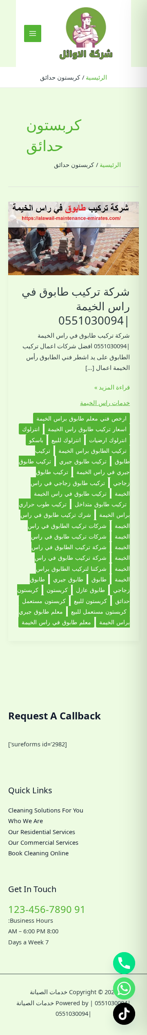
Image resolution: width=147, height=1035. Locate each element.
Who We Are (25, 821)
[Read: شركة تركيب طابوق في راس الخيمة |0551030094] (73, 238)
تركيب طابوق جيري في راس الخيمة (74, 466)
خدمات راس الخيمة (105, 402)
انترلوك (31, 429)
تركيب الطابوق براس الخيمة (92, 450)
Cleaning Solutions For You (45, 810)
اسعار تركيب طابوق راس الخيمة (87, 429)
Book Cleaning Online (38, 853)
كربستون (57, 590)
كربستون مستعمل (44, 601)
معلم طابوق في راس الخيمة (56, 622)
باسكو (36, 440)
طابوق (99, 579)
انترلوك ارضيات (108, 440)
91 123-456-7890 (47, 909)
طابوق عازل (90, 590)
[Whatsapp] (124, 988)
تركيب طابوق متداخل (101, 504)
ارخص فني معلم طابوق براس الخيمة (81, 418)
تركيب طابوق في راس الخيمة (70, 493)
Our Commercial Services (43, 842)
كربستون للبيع (90, 601)
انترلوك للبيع (66, 440)
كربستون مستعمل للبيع (99, 611)
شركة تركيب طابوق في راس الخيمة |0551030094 (76, 306)
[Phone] (124, 963)
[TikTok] (124, 1014)
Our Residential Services (41, 832)
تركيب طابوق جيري (83, 461)
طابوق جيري (68, 579)
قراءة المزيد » (112, 387)
